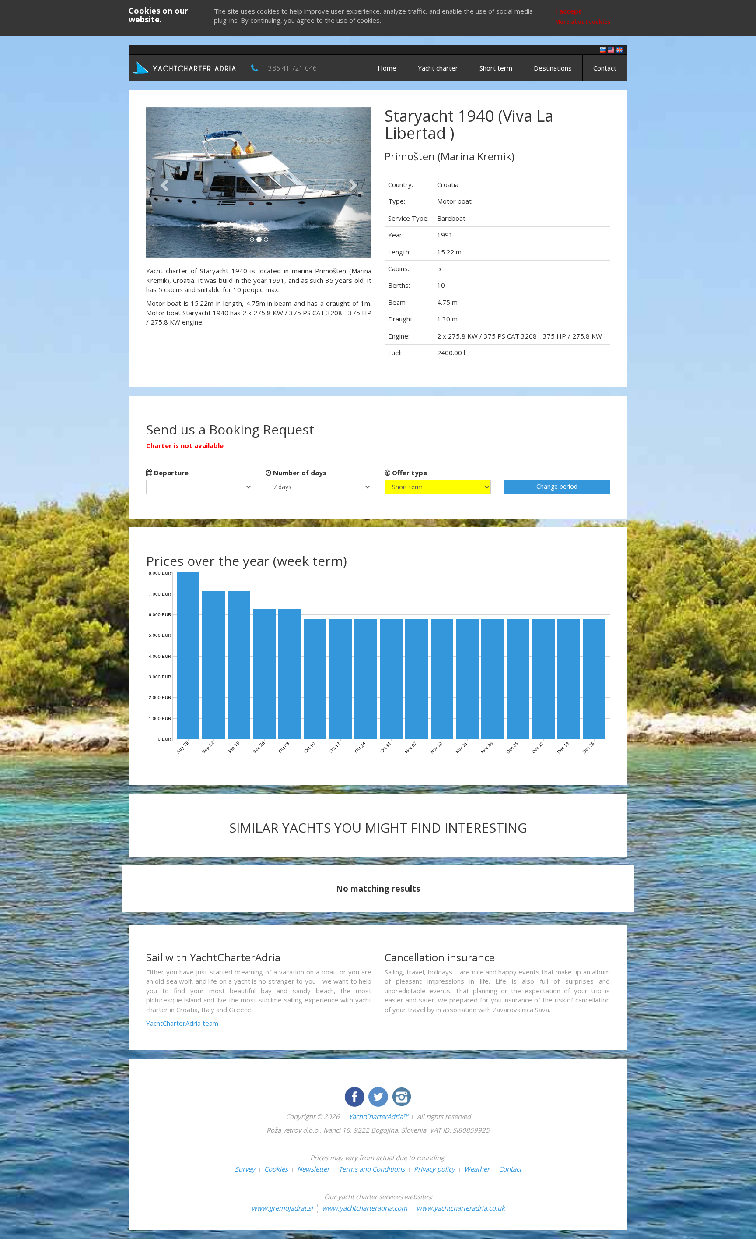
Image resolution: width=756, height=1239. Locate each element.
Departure (170, 472)
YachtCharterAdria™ (378, 1116)
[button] (163, 182)
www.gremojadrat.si (282, 1208)
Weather (477, 1169)
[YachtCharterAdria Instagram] (402, 1095)
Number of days (298, 472)
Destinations (553, 68)
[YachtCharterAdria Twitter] (379, 1095)
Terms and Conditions (372, 1169)
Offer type (408, 472)
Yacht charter (438, 68)
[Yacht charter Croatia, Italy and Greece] (611, 49)
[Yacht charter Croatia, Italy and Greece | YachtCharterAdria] (185, 67)
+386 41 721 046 (290, 68)
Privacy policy (434, 1169)
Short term (496, 68)
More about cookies (583, 21)
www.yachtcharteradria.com (364, 1208)
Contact (604, 68)
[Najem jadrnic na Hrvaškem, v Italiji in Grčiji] (602, 49)
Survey (245, 1169)
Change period (557, 486)
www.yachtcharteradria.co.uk (460, 1208)
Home (387, 68)
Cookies (276, 1169)
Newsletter (313, 1169)
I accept (568, 11)
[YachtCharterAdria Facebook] (355, 1095)
